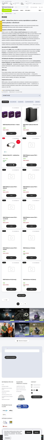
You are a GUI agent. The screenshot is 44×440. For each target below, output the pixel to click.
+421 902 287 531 (36, 387)
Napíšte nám (4, 392)
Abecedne (37, 101)
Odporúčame (5, 101)
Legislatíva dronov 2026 (20, 386)
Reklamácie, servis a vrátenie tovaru (7, 389)
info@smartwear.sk (36, 384)
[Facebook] (32, 390)
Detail (11, 133)
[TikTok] (32, 393)
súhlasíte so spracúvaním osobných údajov (18, 353)
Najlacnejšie (13, 101)
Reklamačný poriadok (5, 399)
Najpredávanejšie (29, 101)
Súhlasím (36, 432)
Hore (6, 299)
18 (25, 303)
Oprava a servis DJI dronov (21, 389)
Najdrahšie (20, 101)
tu (7, 435)
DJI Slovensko (18, 391)
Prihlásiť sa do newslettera (10, 357)
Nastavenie (7, 438)
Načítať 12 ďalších (21, 295)
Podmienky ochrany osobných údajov (7, 397)
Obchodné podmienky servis (7, 394)
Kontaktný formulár (36, 396)
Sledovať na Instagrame (23, 340)
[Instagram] (34, 390)
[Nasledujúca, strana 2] (21, 303)
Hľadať (27, 7)
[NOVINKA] (31, 146)
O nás (3, 1)
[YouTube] (37, 390)
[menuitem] (7, 10)
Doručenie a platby (8, 1)
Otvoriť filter (6, 95)
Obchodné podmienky (6, 391)
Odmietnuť (28, 432)
